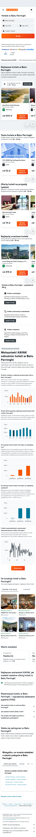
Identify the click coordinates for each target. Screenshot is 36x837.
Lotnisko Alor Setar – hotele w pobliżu (15, 784)
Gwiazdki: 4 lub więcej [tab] (9, 589)
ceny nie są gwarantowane (9, 819)
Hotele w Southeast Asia (11, 805)
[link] (10, 302)
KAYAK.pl (4, 804)
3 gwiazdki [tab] (26, 589)
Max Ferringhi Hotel (9, 212)
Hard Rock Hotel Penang (10, 105)
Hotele (10, 804)
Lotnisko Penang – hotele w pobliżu (15, 777)
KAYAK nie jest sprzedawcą (11, 825)
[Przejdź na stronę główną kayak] (12, 10)
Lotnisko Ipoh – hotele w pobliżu (14, 782)
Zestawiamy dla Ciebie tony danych (14, 828)
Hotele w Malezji (27, 804)
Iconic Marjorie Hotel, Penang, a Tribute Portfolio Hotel (15, 261)
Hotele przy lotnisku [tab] (10, 764)
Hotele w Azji (17, 804)
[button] (3, 10)
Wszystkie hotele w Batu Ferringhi (11, 796)
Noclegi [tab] (22, 764)
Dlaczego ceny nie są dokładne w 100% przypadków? (15, 831)
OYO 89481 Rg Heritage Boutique (13, 160)
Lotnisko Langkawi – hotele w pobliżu (15, 779)
